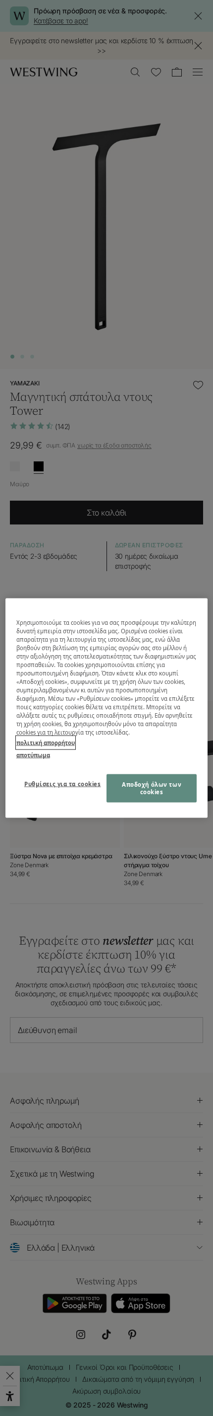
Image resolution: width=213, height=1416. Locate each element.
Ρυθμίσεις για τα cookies (62, 783)
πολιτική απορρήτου (45, 742)
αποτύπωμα (33, 755)
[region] (106, 708)
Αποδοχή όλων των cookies (151, 788)
